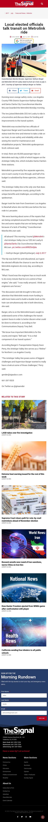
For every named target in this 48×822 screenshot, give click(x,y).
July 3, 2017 (41, 253)
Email (3, 709)
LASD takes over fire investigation (17, 433)
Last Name (5, 700)
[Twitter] (22, 817)
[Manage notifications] (43, 817)
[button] (6, 4)
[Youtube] (30, 817)
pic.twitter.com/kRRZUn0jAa (24, 247)
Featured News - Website (23, 13)
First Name (5, 691)
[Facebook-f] (17, 817)
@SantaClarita (10, 244)
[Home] (3, 13)
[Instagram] (26, 817)
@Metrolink (38, 236)
